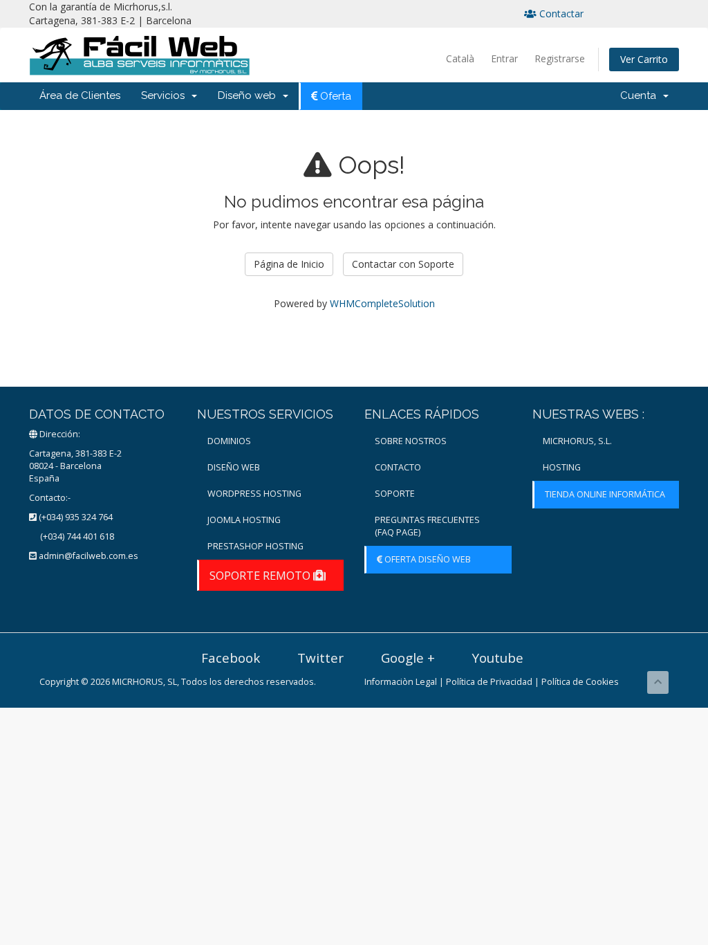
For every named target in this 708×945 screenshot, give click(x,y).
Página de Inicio (289, 263)
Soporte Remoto (261, 575)
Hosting (562, 467)
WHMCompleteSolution (382, 303)
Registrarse (559, 58)
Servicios (165, 95)
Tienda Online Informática (605, 494)
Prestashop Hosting (255, 546)
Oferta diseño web (426, 559)
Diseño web (249, 95)
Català (460, 58)
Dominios (229, 441)
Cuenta (641, 95)
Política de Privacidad (489, 682)
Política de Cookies (580, 682)
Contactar (560, 13)
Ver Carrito (644, 59)
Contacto (398, 467)
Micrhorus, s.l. (577, 441)
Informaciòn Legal (400, 682)
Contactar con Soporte (403, 263)
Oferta (334, 96)
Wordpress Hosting (254, 493)
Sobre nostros (411, 441)
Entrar (504, 58)
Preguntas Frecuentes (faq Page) (427, 526)
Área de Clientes (79, 95)
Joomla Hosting (244, 520)
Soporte (395, 493)
